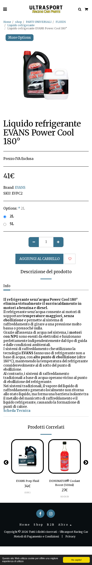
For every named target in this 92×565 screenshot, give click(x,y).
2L (12, 216)
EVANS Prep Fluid (27, 481)
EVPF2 (28, 492)
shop (18, 22)
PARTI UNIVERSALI (39, 22)
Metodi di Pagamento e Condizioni (36, 536)
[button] (5, 9)
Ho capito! (76, 559)
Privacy (70, 536)
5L (12, 224)
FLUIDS (61, 22)
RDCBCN (65, 496)
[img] (27, 456)
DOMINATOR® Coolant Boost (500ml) (64, 483)
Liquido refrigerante (21, 25)
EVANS (20, 188)
